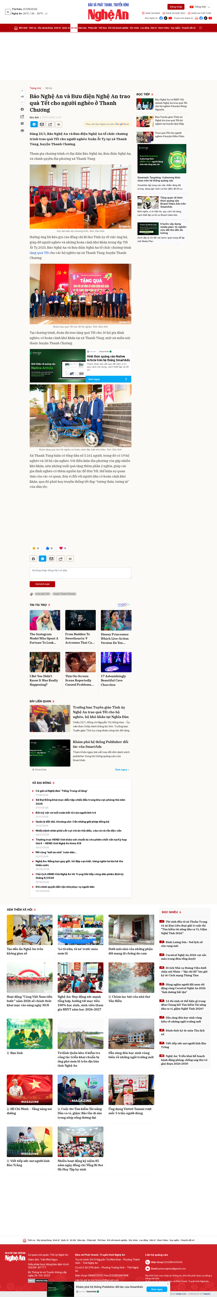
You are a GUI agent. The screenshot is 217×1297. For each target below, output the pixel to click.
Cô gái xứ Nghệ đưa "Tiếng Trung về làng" (62, 790)
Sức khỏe (134, 28)
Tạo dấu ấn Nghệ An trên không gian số (25, 951)
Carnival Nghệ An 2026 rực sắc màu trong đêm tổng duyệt (183, 956)
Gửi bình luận (42, 584)
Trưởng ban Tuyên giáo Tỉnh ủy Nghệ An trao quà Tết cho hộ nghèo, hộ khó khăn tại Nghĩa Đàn (101, 712)
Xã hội (74, 28)
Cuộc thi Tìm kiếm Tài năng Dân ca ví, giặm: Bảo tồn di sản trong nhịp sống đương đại (80, 1113)
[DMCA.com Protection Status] (50, 1281)
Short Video (163, 28)
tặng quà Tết (39, 253)
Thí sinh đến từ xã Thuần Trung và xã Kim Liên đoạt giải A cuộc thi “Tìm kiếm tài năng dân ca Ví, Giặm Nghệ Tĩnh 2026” (184, 927)
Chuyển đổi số (188, 28)
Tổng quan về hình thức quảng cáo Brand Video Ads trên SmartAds (173, 202)
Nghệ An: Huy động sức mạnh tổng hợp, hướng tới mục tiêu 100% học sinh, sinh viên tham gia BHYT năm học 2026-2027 (80, 1003)
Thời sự (32, 28)
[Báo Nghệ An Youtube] (170, 18)
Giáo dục (82, 28)
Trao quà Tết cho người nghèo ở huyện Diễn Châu (169, 134)
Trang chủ (35, 88)
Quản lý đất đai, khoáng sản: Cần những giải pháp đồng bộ (72, 821)
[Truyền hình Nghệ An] (196, 18)
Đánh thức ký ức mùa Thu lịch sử (183, 1032)
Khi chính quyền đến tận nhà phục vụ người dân (65, 886)
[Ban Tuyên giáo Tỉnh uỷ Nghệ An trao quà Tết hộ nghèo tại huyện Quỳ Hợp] (144, 121)
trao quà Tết (42, 594)
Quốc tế (66, 28)
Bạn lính (16, 1053)
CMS (181, 1294)
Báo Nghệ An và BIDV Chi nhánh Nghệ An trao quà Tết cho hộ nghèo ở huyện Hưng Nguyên (171, 104)
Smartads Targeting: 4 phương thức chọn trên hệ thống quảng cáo (158, 179)
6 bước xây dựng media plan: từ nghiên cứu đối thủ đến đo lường (173, 228)
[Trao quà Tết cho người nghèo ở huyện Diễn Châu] (144, 137)
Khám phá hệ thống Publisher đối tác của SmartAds (100, 744)
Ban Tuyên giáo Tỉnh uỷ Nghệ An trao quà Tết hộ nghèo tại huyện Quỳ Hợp (169, 120)
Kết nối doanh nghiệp (118, 28)
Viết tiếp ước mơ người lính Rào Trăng (28, 1163)
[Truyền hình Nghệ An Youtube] (210, 18)
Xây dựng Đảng (45, 28)
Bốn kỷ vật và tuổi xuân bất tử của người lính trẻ (66, 812)
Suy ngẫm (175, 28)
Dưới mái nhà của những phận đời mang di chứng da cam (130, 951)
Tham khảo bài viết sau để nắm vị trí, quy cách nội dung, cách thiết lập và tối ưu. (108, 367)
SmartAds (41, 769)
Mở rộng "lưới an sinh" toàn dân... (56, 852)
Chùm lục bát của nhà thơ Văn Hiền (129, 999)
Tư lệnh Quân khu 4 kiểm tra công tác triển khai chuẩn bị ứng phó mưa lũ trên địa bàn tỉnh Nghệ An (79, 1059)
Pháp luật (92, 28)
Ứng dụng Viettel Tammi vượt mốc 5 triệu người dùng (130, 1111)
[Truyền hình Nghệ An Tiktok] (205, 18)
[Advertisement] (108, 56)
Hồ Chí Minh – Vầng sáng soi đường (29, 1111)
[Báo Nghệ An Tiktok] (165, 18)
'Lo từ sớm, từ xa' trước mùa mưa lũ (78, 951)
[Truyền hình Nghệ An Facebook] (201, 18)
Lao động (144, 28)
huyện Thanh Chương (64, 594)
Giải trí (154, 28)
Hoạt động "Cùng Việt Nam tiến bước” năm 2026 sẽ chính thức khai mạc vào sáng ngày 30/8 (29, 1001)
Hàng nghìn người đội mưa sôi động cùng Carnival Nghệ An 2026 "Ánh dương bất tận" (183, 988)
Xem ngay (94, 379)
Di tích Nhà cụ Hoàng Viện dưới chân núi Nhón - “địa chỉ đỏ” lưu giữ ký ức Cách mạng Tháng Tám (184, 971)
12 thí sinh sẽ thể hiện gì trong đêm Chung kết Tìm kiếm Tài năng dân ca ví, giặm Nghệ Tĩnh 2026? (183, 1004)
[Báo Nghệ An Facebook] (161, 18)
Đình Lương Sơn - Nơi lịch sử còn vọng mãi (182, 943)
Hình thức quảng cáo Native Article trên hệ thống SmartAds (108, 358)
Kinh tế (57, 28)
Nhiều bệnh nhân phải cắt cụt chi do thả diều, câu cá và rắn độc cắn (78, 830)
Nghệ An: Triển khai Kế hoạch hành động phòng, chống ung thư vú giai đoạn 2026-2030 (184, 1059)
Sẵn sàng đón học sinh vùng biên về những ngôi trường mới (131, 1055)
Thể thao (102, 28)
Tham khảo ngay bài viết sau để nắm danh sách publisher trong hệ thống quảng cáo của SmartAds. (101, 756)
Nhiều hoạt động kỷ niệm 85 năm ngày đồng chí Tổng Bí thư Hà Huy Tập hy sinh (80, 1165)
